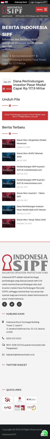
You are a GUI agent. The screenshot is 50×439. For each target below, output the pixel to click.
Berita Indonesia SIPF (23, 55)
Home (5, 55)
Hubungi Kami (21, 2)
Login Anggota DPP (38, 2)
